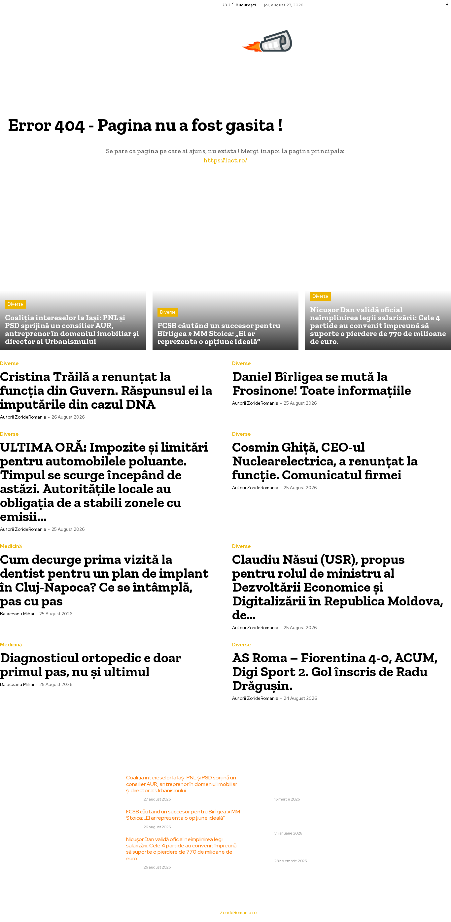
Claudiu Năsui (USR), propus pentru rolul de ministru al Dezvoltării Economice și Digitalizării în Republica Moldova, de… (337, 587)
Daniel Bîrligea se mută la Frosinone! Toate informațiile (321, 383)
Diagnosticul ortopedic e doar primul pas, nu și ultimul (90, 664)
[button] (448, 74)
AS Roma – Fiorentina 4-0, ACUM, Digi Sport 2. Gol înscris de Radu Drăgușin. (334, 671)
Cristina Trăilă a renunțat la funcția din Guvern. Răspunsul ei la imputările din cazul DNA (106, 390)
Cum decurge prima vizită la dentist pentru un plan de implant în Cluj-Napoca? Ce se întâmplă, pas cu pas (104, 580)
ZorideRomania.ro (238, 912)
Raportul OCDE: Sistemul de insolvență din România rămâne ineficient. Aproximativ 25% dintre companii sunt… (310, 784)
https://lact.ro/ (225, 160)
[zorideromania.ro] (268, 44)
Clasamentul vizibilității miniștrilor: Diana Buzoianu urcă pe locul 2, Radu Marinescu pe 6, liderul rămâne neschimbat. (311, 818)
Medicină (11, 546)
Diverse (15, 304)
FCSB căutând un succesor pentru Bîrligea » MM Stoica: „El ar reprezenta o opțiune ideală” (183, 814)
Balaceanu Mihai (17, 614)
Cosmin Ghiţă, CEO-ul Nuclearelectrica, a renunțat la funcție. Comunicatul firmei (325, 460)
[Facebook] (447, 5)
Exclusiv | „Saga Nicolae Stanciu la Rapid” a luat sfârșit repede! (312, 848)
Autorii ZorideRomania (23, 417)
